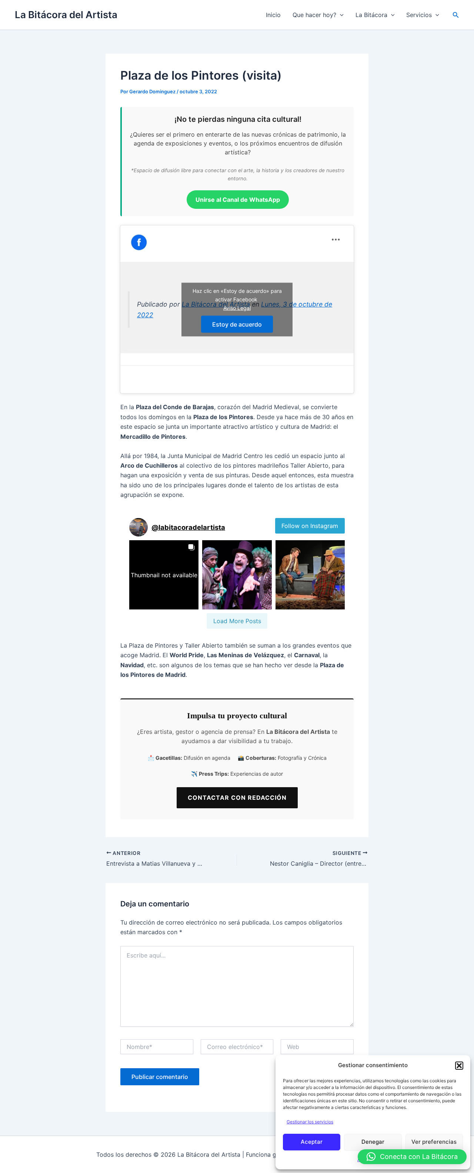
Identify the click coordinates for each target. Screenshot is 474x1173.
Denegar (372, 1141)
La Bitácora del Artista (66, 14)
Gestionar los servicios (310, 1121)
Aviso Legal (237, 307)
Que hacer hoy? (314, 15)
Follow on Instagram (309, 525)
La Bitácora (371, 15)
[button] (459, 1065)
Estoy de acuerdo (237, 324)
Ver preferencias (434, 1141)
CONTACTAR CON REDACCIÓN (237, 797)
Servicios (419, 15)
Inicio (273, 15)
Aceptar (312, 1141)
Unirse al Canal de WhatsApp (238, 199)
